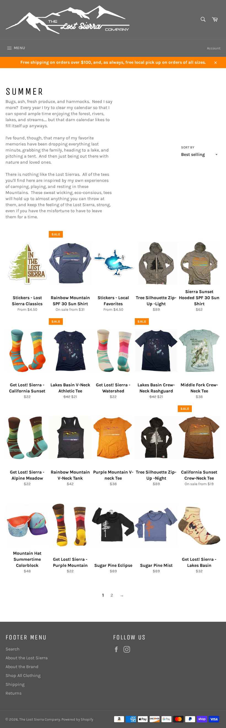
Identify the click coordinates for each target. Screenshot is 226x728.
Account (213, 48)
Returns (13, 693)
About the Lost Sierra (27, 657)
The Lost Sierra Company (39, 719)
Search (13, 649)
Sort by (187, 147)
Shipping (15, 684)
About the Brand (22, 666)
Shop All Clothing (23, 675)
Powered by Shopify (77, 719)
